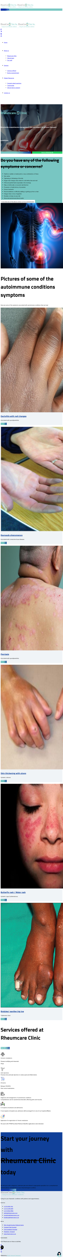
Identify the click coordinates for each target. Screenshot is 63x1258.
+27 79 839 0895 (8, 1211)
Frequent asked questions (14, 83)
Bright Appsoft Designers (14, 1255)
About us (6, 51)
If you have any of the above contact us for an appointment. (17, 202)
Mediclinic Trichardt (9, 1232)
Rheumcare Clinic (12, 56)
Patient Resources (9, 78)
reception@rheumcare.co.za (11, 1215)
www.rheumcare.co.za (10, 1234)
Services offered (11, 71)
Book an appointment (13, 73)
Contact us (7, 93)
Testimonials (10, 85)
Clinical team (10, 58)
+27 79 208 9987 (8, 1209)
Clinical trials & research (13, 88)
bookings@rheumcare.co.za (11, 1217)
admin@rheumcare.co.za (10, 1213)
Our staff (9, 60)
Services (6, 65)
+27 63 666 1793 (8, 1206)
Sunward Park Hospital (10, 1227)
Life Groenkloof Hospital (10, 1229)
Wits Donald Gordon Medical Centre (14, 1225)
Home (5, 42)
